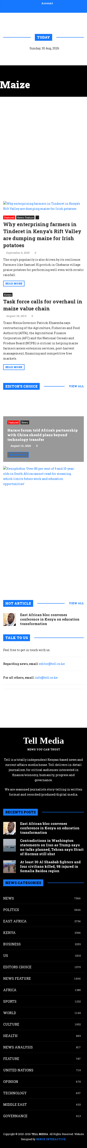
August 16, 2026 (20, 445)
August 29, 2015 (16, 316)
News (24, 422)
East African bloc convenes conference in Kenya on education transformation (49, 619)
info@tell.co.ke (46, 678)
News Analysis (18, 1047)
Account (47, 3)
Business (12, 944)
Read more (13, 283)
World (9, 1013)
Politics (11, 909)
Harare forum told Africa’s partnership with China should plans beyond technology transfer (42, 435)
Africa (9, 990)
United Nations (18, 1070)
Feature (11, 1058)
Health (10, 1035)
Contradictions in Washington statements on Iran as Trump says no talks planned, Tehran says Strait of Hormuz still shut (52, 847)
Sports (9, 1001)
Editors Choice (17, 967)
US (5, 955)
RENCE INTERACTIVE (50, 1139)
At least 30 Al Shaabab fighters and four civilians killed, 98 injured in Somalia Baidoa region (50, 866)
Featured (9, 217)
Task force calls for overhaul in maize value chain (42, 305)
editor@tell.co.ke (52, 664)
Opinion (10, 1081)
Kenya (8, 294)
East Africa (15, 921)
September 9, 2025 (18, 252)
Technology (15, 1093)
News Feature (25, 217)
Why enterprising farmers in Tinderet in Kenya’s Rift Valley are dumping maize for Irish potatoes (42, 235)
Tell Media (43, 740)
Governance (15, 1116)
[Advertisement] (43, 149)
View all (76, 386)
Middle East (15, 1104)
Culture (11, 1024)
